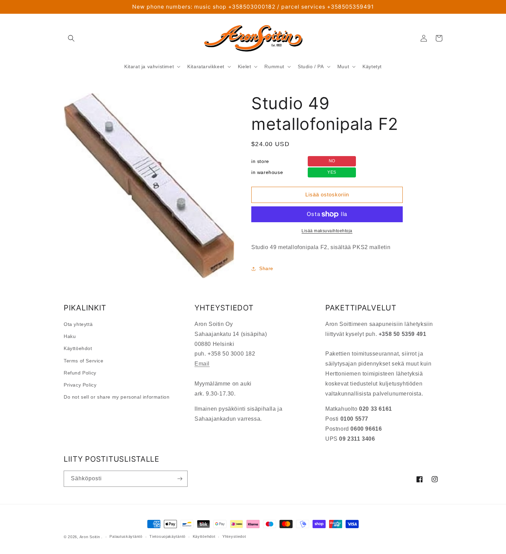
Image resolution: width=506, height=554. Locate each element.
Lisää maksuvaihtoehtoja (327, 230)
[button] (71, 38)
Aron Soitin (90, 537)
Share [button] (266, 268)
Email (202, 364)
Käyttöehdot (78, 348)
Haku (70, 336)
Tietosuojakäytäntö (167, 536)
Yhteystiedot (234, 536)
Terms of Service (84, 360)
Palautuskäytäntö (125, 536)
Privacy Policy (80, 385)
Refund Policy (80, 373)
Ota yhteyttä (78, 324)
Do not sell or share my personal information (116, 397)
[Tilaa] (179, 479)
